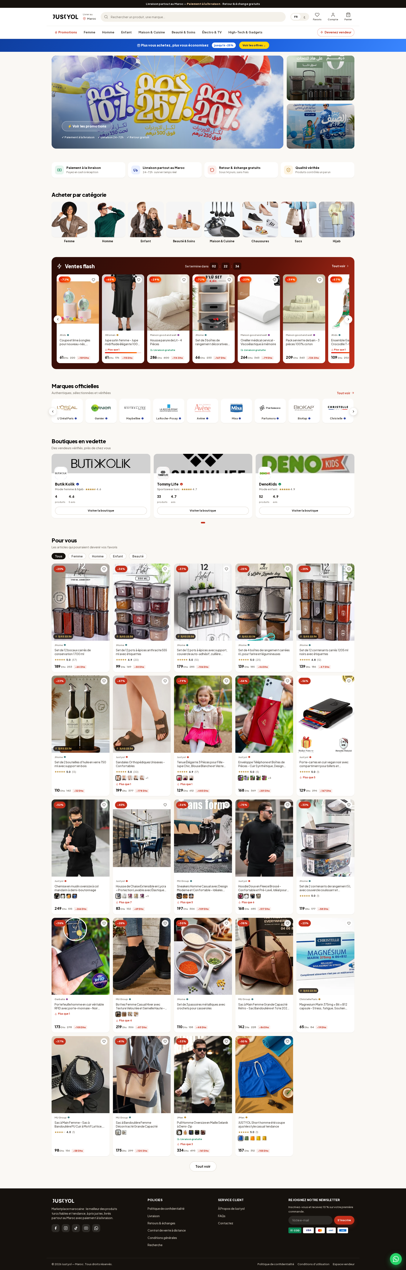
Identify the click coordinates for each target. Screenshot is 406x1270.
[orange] (68, 896)
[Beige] (185, 896)
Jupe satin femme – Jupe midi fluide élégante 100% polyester (123, 344)
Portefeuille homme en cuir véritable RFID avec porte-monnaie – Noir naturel (79, 1008)
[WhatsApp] (96, 1228)
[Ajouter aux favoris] (93, 279)
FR (296, 16)
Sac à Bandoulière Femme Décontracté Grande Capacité (137, 1124)
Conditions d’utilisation (313, 1264)
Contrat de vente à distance (167, 1230)
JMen (180, 1117)
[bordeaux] (240, 896)
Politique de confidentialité (166, 1208)
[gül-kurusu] (130, 896)
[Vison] (118, 778)
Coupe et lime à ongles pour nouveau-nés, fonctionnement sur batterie (75, 346)
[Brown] (124, 1014)
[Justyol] (66, 17)
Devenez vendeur (338, 32)
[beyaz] (124, 896)
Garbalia (60, 999)
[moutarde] (264, 1138)
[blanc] (130, 778)
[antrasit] (118, 896)
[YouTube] (86, 1228)
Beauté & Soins (183, 32)
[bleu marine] (124, 778)
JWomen (110, 335)
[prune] (240, 778)
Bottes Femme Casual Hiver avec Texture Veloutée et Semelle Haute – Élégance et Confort (140, 1008)
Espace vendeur (343, 1264)
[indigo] (191, 1132)
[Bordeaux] (264, 778)
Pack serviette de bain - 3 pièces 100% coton (303, 342)
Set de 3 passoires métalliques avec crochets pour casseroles (201, 1006)
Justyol (120, 757)
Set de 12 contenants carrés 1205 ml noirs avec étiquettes (323, 652)
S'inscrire (344, 1220)
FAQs (221, 1216)
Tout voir (338, 266)
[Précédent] (58, 319)
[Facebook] (56, 1228)
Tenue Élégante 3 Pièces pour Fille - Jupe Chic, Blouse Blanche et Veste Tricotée (200, 766)
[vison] (252, 778)
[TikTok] (76, 1228)
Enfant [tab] (118, 556)
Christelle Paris (308, 999)
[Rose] (179, 778)
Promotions (67, 32)
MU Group (183, 881)
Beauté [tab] (138, 556)
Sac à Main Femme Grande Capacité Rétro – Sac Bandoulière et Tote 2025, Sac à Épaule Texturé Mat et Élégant (264, 1008)
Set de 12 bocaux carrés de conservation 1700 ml (73, 652)
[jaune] (258, 1138)
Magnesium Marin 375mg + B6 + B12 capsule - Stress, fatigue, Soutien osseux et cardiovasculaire (323, 1008)
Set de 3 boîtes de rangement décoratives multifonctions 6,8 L (211, 344)
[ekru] (179, 1132)
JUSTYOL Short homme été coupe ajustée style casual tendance (261, 1124)
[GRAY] (130, 1014)
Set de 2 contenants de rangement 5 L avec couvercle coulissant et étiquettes (325, 890)
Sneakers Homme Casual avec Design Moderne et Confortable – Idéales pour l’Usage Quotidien (202, 890)
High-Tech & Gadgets (245, 32)
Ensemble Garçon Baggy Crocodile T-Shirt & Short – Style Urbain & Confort (348, 344)
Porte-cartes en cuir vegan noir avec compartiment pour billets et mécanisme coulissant (323, 766)
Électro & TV (212, 32)
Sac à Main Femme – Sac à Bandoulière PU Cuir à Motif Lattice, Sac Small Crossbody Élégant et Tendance (78, 1128)
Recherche (155, 1245)
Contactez (225, 1223)
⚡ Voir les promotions (87, 126)
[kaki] (258, 896)
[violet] (185, 778)
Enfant (126, 32)
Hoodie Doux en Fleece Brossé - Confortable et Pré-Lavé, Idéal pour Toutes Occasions (262, 890)
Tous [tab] (58, 556)
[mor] (142, 896)
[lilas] (246, 778)
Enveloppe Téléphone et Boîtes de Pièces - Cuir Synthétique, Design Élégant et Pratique (261, 766)
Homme (108, 32)
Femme (89, 32)
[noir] (136, 778)
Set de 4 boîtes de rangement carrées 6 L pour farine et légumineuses (264, 652)
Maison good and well (163, 335)
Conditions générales (162, 1238)
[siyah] (197, 1132)
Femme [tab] (77, 556)
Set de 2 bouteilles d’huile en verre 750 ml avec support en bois (80, 764)
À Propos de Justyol (231, 1208)
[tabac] (142, 778)
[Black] (179, 896)
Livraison (154, 1216)
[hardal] (185, 1132)
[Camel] (136, 1014)
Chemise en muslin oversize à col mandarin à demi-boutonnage (77, 888)
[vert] (246, 1138)
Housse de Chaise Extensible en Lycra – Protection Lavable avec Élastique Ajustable (141, 890)
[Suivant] (348, 319)
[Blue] (191, 896)
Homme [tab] (98, 556)
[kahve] (136, 896)
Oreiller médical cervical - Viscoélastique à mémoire (258, 342)
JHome (199, 335)
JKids (63, 335)
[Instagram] (66, 1228)
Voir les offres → (254, 45)
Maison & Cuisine (152, 32)
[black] (118, 1132)
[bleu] (74, 896)
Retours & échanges (161, 1223)
